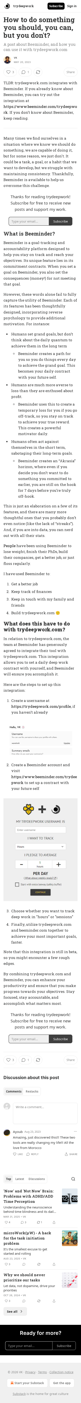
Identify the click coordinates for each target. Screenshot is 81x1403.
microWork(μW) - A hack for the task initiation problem (27, 1238)
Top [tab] (8, 1179)
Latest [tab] (19, 1179)
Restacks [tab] (32, 1091)
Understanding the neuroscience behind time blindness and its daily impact (29, 1209)
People (9, 545)
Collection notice (61, 1372)
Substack (19, 1394)
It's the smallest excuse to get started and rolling (25, 1251)
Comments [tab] (13, 1091)
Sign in (72, 6)
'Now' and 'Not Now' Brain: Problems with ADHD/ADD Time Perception (28, 1196)
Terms (42, 1372)
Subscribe (56, 6)
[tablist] (22, 1091)
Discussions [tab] (37, 1179)
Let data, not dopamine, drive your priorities (29, 1288)
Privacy (30, 1372)
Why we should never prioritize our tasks (24, 1277)
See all (12, 1311)
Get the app (62, 1383)
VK (15, 57)
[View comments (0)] (24, 1264)
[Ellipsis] (75, 1131)
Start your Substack (29, 1383)
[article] (40, 1206)
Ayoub (18, 1131)
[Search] (73, 1179)
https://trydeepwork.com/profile (41, 706)
